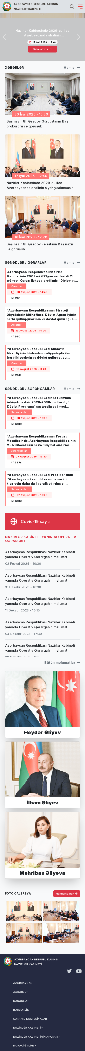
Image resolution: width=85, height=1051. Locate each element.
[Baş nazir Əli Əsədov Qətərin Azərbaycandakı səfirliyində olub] (57, 55)
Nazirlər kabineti (27, 1027)
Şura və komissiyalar (30, 1018)
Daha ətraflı (41, 49)
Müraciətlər (23, 1045)
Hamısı (70, 67)
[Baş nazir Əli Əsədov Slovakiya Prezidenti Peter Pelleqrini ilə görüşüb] (50, 55)
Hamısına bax (65, 893)
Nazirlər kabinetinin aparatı (35, 1036)
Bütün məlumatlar (60, 662)
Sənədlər (21, 1000)
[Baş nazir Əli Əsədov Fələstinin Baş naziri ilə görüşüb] (42, 55)
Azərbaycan (23, 983)
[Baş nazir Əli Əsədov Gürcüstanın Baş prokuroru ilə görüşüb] (28, 55)
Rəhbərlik (21, 1009)
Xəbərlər (20, 991)
